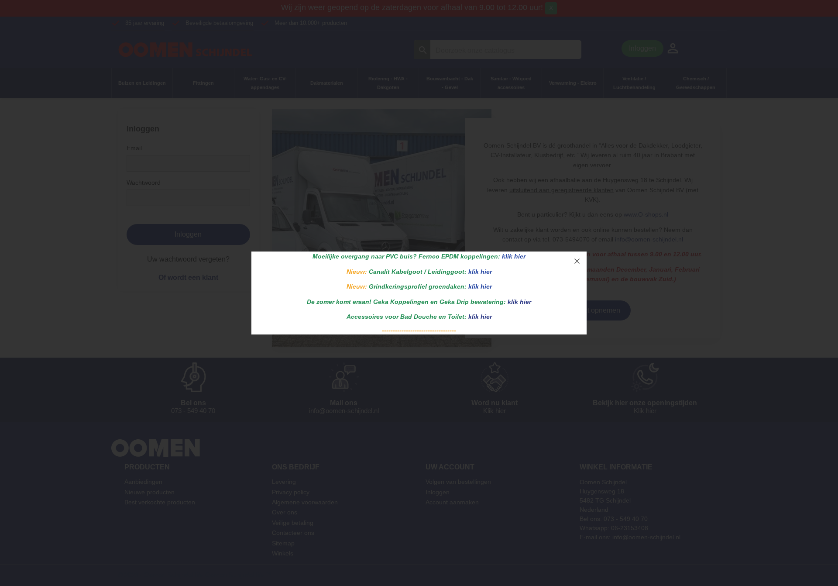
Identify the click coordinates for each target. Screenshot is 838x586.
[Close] (577, 261)
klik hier (513, 256)
